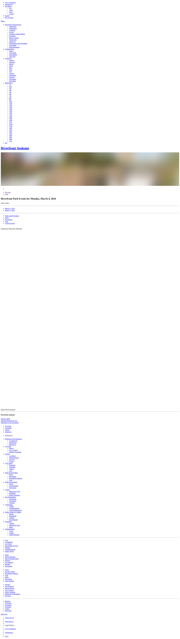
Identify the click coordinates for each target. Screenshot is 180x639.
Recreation (12, 476)
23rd (10, 126)
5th (10, 92)
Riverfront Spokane (15, 478)
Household (12, 516)
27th (10, 133)
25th (10, 130)
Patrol (11, 484)
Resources (12, 444)
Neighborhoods (14, 508)
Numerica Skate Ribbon (17, 34)
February (12, 62)
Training (12, 503)
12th (10, 105)
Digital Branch (14, 458)
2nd (10, 87)
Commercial (13, 441)
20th (10, 120)
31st (10, 141)
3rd (10, 88)
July (10, 72)
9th (10, 100)
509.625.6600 (5, 419)
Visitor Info (13, 40)
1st (10, 85)
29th (10, 137)
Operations (12, 499)
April (11, 66)
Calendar (12, 30)
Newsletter (12, 45)
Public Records (14, 535)
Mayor (11, 448)
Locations (12, 456)
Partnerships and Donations (18, 43)
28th (10, 135)
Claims (11, 533)
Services (12, 459)
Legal (11, 531)
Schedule (12, 467)
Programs (12, 36)
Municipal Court (14, 491)
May (10, 68)
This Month (13, 55)
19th (10, 118)
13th (10, 107)
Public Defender (14, 495)
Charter (11, 523)
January (11, 60)
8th (10, 98)
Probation (12, 493)
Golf (10, 480)
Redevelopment (14, 47)
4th (10, 90)
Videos (11, 469)
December (12, 81)
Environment (13, 520)
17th (10, 115)
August (11, 73)
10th (10, 102)
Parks (11, 474)
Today (11, 51)
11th (10, 103)
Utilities (11, 518)
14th (10, 109)
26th (10, 132)
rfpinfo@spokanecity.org (9, 421)
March (11, 64)
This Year (12, 56)
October (11, 77)
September (12, 75)
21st (10, 122)
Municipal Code (14, 525)
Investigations (13, 486)
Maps (11, 527)
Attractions (12, 26)
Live (10, 471)
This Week (12, 53)
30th (10, 139)
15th (10, 111)
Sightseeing (13, 28)
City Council (13, 450)
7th (10, 96)
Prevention (12, 488)
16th (10, 113)
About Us (12, 41)
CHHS (11, 506)
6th (10, 94)
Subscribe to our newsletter (10, 423)
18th (10, 117)
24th (10, 128)
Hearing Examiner (15, 452)
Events (11, 32)
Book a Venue (14, 38)
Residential (12, 443)
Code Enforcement (15, 510)
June (10, 70)
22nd (10, 124)
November (12, 79)
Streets (11, 514)
